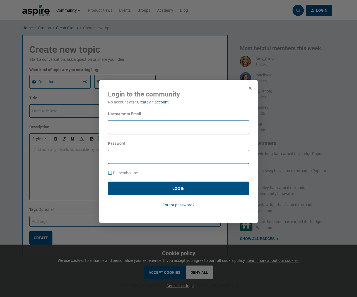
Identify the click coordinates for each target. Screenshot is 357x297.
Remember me (125, 172)
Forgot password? (178, 204)
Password (116, 143)
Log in (178, 188)
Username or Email (124, 113)
